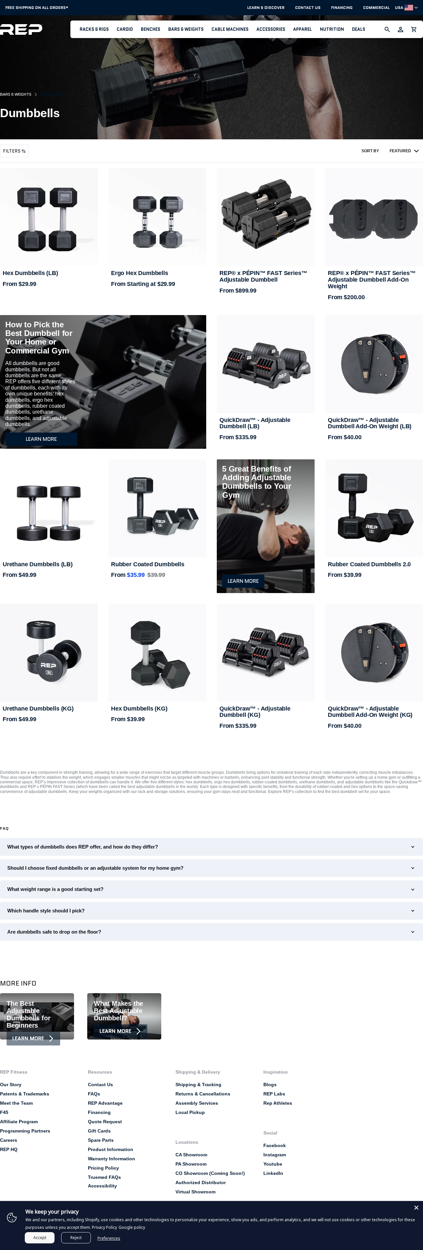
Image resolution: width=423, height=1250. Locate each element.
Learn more (41, 439)
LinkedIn (273, 1173)
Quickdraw (408, 782)
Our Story (10, 1084)
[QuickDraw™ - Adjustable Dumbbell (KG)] (266, 653)
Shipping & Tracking (198, 1084)
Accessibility (102, 1185)
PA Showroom (191, 1164)
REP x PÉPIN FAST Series (51, 786)
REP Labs (274, 1093)
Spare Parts (101, 1140)
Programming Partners (25, 1131)
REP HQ (9, 1149)
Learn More (28, 1038)
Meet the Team (16, 1103)
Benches (150, 29)
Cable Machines (230, 29)
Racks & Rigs (94, 29)
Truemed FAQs (104, 1177)
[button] (94, 29)
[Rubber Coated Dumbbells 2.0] (374, 508)
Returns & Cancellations (202, 1093)
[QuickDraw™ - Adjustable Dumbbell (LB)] (266, 364)
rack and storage (153, 791)
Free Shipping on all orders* (36, 7)
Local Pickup (190, 1112)
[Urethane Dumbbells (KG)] (49, 653)
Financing (342, 8)
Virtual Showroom (195, 1191)
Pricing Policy (103, 1168)
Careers (8, 1140)
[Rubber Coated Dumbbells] (157, 508)
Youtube (272, 1164)
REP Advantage (105, 1103)
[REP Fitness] (35, 29)
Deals (358, 29)
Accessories (270, 29)
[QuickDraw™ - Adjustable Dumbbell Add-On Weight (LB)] (374, 364)
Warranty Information (111, 1158)
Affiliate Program (19, 1121)
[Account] (400, 29)
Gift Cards (99, 1131)
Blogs (270, 1084)
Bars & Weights (186, 29)
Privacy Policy (104, 1227)
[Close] (416, 1207)
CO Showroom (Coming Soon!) (210, 1173)
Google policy (132, 1227)
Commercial (376, 8)
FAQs (94, 1093)
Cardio (125, 29)
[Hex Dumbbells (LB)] (49, 217)
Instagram (274, 1154)
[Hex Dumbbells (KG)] (157, 653)
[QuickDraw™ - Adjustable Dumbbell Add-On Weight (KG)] (374, 653)
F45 (4, 1112)
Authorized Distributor (200, 1182)
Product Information (110, 1149)
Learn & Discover (266, 8)
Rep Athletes (277, 1103)
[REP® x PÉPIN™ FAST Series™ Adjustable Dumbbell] (266, 217)
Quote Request (105, 1121)
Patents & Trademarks (24, 1093)
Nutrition (332, 29)
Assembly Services (196, 1103)
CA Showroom (191, 1154)
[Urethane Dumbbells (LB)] (49, 508)
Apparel (302, 29)
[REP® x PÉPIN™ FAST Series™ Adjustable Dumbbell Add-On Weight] (374, 217)
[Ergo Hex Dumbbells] (157, 217)
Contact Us (308, 8)
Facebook (274, 1145)
